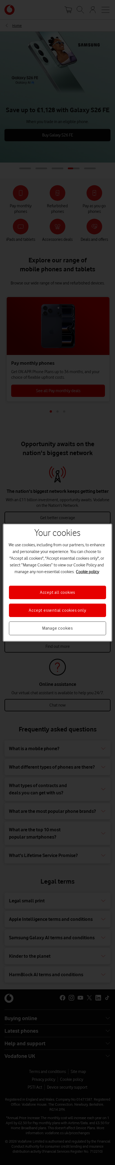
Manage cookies (57, 628)
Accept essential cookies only (57, 610)
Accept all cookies (57, 592)
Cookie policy (87, 571)
